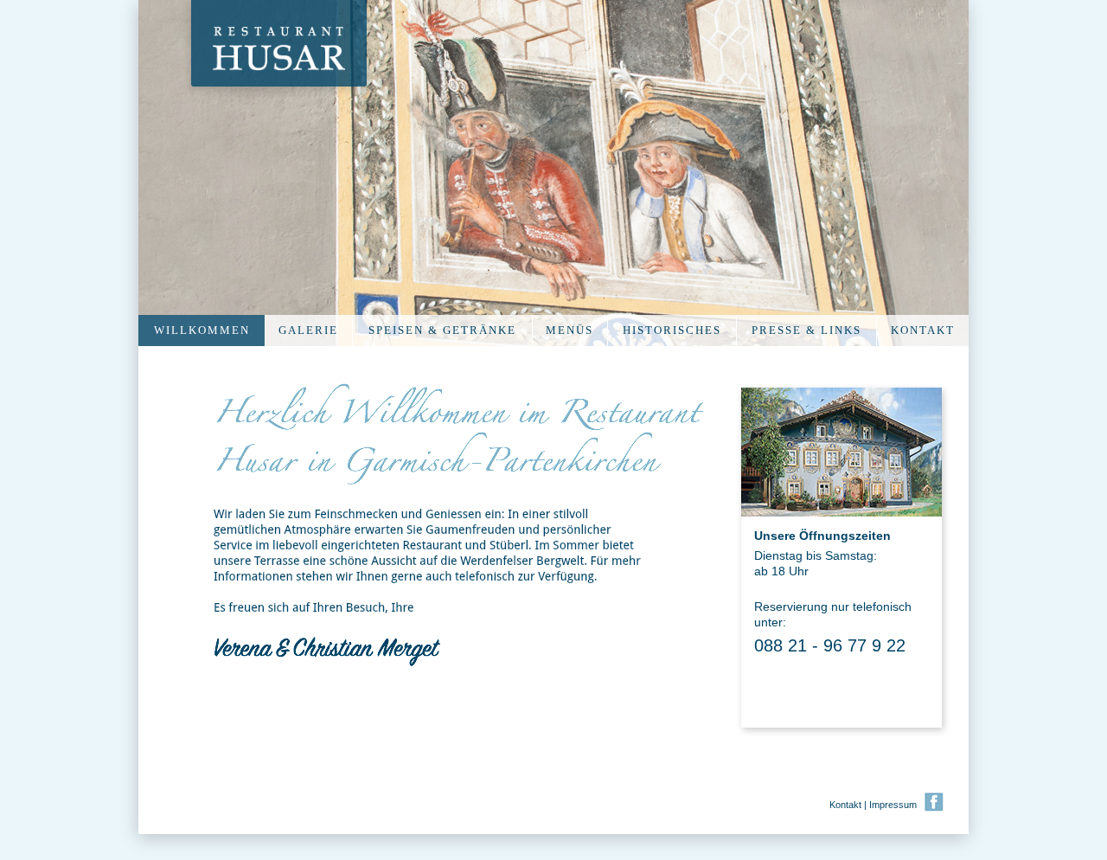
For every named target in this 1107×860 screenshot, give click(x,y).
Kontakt (845, 804)
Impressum (893, 804)
